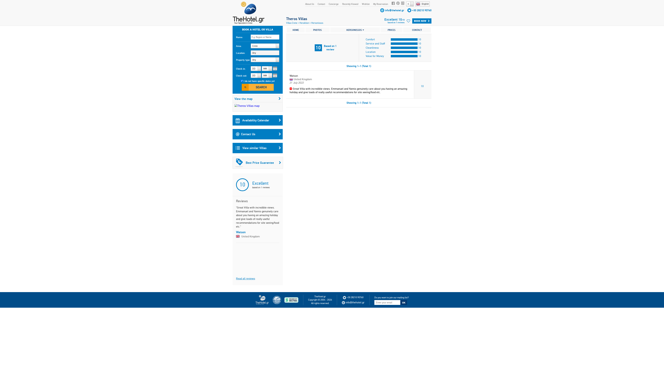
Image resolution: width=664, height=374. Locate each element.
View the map (243, 99)
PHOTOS (317, 30)
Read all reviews (245, 278)
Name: (239, 37)
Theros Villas (296, 18)
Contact (321, 4)
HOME (296, 30)
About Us (309, 4)
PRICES (391, 30)
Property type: (243, 59)
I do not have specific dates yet (259, 81)
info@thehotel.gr (394, 10)
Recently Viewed (350, 4)
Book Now (420, 21)
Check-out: (241, 75)
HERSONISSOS (354, 30)
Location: (240, 53)
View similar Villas (254, 148)
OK (403, 302)
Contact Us (248, 134)
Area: (239, 46)
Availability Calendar (255, 120)
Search (261, 87)
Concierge (334, 4)
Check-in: (241, 68)
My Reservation (380, 4)
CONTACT (417, 30)
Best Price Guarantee (260, 163)
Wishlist (366, 4)
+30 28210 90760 (421, 10)
